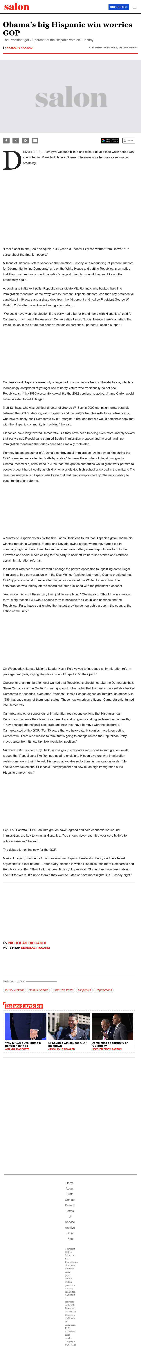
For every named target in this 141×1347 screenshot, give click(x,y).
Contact (70, 1200)
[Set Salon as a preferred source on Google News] (110, 140)
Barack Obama (38, 990)
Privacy (70, 1205)
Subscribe (119, 7)
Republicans (103, 990)
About (69, 1188)
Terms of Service (70, 1217)
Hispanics (84, 990)
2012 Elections (14, 990)
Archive (70, 1228)
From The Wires (63, 990)
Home (70, 1183)
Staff (70, 1194)
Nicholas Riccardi (20, 48)
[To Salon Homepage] (16, 6)
